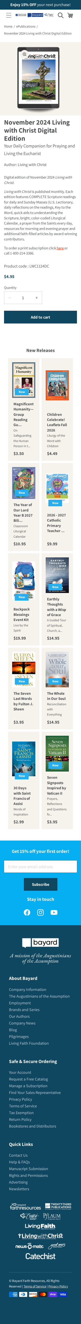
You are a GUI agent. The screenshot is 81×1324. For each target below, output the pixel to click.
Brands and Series (24, 1009)
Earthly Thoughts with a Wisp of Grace (56, 607)
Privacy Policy (20, 1099)
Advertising (18, 1182)
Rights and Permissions (28, 1175)
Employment (20, 1002)
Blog (13, 1029)
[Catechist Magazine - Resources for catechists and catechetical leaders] (40, 1257)
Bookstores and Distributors (32, 1126)
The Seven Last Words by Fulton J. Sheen (23, 701)
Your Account (20, 1072)
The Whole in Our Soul (56, 696)
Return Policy (20, 1119)
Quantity (10, 287)
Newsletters (19, 1188)
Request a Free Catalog (28, 1079)
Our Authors (19, 1016)
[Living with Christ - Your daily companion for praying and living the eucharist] (40, 1237)
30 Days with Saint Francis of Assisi (22, 796)
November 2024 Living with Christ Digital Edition (38, 33)
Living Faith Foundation (29, 1043)
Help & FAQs (19, 1161)
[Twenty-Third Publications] (58, 1207)
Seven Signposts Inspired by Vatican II (56, 785)
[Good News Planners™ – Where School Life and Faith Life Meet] (57, 1247)
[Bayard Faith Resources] (25, 1207)
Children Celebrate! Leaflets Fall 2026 (57, 422)
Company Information (27, 989)
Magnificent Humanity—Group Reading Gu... (24, 414)
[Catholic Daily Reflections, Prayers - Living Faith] (40, 1227)
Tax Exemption (21, 1112)
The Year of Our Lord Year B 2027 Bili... (23, 512)
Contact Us (18, 1155)
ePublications (25, 26)
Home (8, 26)
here (60, 248)
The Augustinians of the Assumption (39, 996)
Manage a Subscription (28, 1085)
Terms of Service (23, 1105)
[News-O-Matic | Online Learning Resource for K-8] (29, 1247)
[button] (9, 15)
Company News (22, 1023)
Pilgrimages (19, 1036)
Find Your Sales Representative (35, 1092)
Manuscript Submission (28, 1168)
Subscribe (40, 884)
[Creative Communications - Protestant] (29, 1217)
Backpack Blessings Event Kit (22, 614)
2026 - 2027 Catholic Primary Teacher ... (56, 523)
